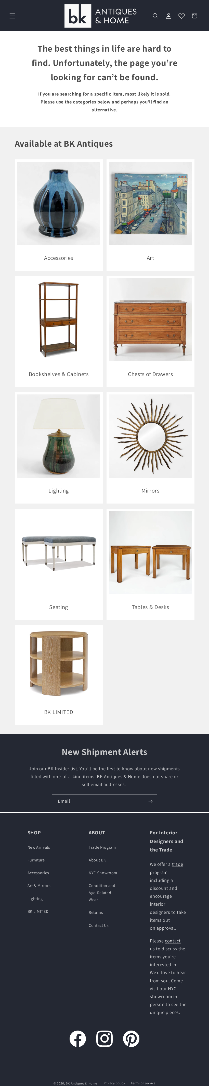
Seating (58, 607)
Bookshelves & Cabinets (58, 374)
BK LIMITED (58, 712)
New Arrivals (39, 847)
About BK (97, 860)
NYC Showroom (103, 872)
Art (150, 257)
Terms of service (143, 1083)
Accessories (58, 257)
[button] (12, 15)
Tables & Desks (150, 607)
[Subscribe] (150, 801)
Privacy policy (114, 1083)
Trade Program (102, 847)
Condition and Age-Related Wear (102, 892)
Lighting (58, 490)
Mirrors (150, 490)
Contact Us (99, 925)
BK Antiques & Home (81, 1083)
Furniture (36, 860)
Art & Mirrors (39, 885)
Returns (96, 912)
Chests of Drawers (150, 374)
